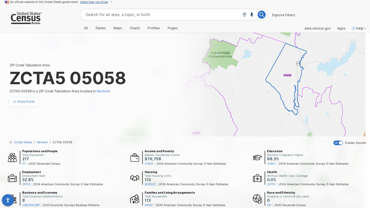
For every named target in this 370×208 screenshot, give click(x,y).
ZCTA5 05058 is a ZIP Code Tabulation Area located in (59, 91)
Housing (151, 172)
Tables (100, 28)
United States (23, 142)
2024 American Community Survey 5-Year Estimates (191, 163)
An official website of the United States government (44, 2)
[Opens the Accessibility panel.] (8, 200)
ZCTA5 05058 (62, 142)
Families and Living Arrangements (170, 192)
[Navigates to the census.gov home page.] (21, 22)
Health (272, 172)
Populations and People (39, 151)
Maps (117, 28)
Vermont (42, 142)
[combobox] (173, 14)
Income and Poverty (159, 151)
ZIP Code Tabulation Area (29, 65)
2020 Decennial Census (44, 163)
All (86, 28)
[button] (244, 15)
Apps (341, 28)
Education (275, 151)
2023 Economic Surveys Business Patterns (71, 205)
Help (359, 28)
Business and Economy (39, 192)
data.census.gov (317, 28)
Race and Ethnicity (281, 192)
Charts (135, 28)
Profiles (154, 28)
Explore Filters (283, 15)
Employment (31, 172)
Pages (173, 28)
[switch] (350, 143)
